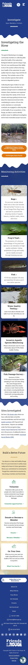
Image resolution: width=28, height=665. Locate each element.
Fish (13, 274)
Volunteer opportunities (13, 504)
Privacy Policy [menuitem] (14, 658)
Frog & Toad (13, 238)
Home (7, 23)
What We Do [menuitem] (14, 591)
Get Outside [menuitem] (14, 599)
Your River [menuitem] (14, 595)
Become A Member (13, 538)
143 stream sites (12, 414)
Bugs (13, 199)
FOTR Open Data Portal (14, 155)
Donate (13, 533)
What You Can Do (13, 566)
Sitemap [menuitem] (14, 660)
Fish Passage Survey (13, 374)
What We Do (13, 23)
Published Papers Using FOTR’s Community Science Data (14, 148)
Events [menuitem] (14, 603)
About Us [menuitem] (14, 587)
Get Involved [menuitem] (14, 607)
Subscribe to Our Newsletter (15, 580)
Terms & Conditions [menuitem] (14, 655)
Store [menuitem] (14, 611)
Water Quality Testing (14, 307)
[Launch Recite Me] (23, 660)
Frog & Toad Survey (11, 429)
